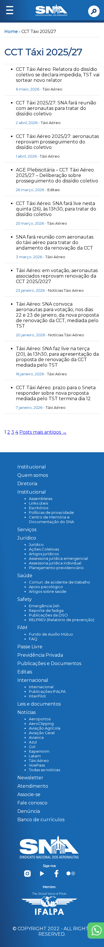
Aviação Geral (42, 732)
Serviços (26, 529)
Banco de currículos (40, 819)
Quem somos (32, 475)
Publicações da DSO (48, 615)
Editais (53, 189)
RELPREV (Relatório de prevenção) (61, 619)
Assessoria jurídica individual (55, 563)
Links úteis (38, 503)
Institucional (31, 467)
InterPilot (37, 696)
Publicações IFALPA (47, 691)
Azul (33, 742)
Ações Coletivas (44, 549)
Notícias (55, 290)
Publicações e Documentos (49, 663)
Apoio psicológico (46, 586)
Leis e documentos (39, 704)
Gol (32, 746)
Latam (35, 756)
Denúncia (28, 811)
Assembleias (40, 498)
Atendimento (32, 786)
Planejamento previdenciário (56, 567)
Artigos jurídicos (44, 553)
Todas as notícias (44, 769)
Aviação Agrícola (44, 728)
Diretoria (27, 483)
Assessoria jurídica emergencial (58, 558)
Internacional (41, 686)
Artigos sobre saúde (47, 591)
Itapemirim (39, 751)
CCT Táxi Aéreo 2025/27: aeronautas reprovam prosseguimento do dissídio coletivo (57, 142)
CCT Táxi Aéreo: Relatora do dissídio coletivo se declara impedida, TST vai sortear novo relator (57, 75)
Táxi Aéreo (52, 89)
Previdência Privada (40, 655)
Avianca (36, 737)
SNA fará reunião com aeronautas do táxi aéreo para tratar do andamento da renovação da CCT (54, 242)
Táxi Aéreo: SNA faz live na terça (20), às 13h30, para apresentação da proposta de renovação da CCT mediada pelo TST (57, 357)
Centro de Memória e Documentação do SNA (51, 519)
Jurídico (36, 544)
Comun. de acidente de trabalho (59, 582)
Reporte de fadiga (46, 610)
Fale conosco (32, 803)
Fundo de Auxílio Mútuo (51, 634)
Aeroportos (40, 719)
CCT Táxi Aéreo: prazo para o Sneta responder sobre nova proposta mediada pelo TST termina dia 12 (56, 393)
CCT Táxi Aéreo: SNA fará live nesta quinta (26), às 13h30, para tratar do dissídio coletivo (56, 209)
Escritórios (38, 507)
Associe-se (28, 794)
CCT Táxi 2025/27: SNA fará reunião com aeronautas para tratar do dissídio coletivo (56, 108)
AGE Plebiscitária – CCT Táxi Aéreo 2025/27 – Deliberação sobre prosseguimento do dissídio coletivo (57, 175)
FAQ (33, 638)
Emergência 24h (44, 605)
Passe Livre (29, 646)
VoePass (37, 765)
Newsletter (30, 777)
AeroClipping (41, 723)
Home (11, 31)
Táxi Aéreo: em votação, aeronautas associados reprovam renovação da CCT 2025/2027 (57, 276)
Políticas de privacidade (51, 512)
